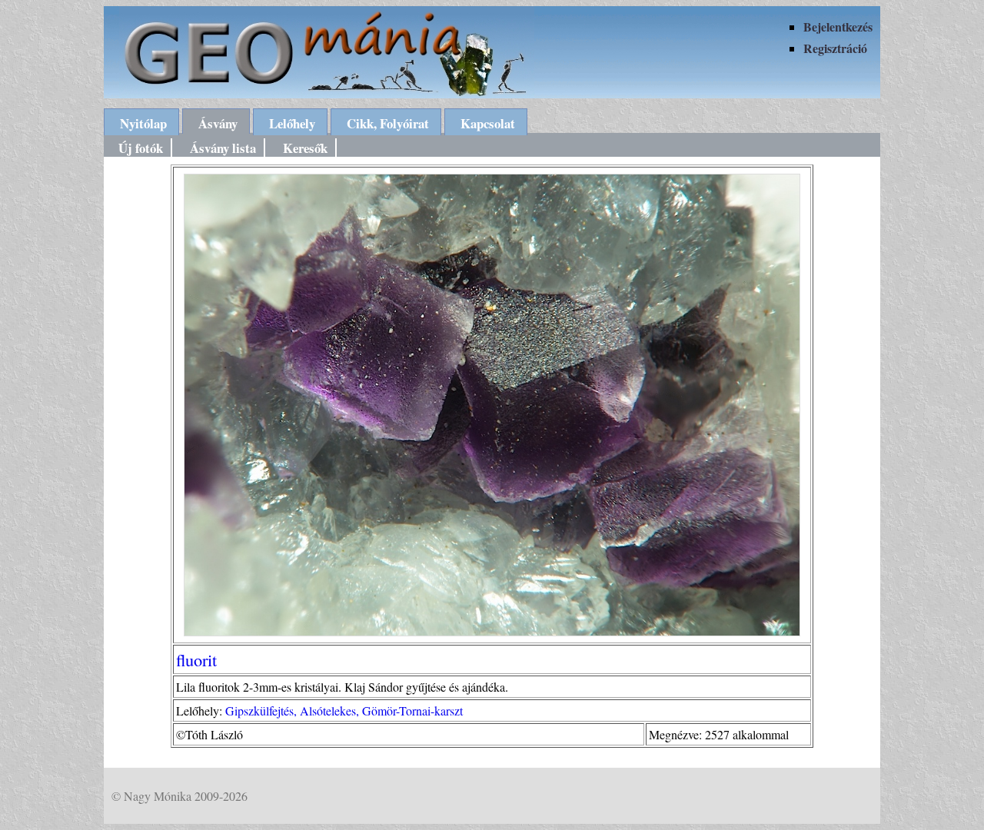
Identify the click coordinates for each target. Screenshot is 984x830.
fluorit (196, 659)
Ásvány (218, 123)
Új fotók (140, 148)
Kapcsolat (487, 123)
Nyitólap (143, 123)
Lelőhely (292, 123)
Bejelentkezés (838, 26)
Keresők (305, 148)
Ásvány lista (223, 148)
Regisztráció (835, 48)
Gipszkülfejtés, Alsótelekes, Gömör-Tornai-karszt (344, 710)
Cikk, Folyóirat (388, 123)
